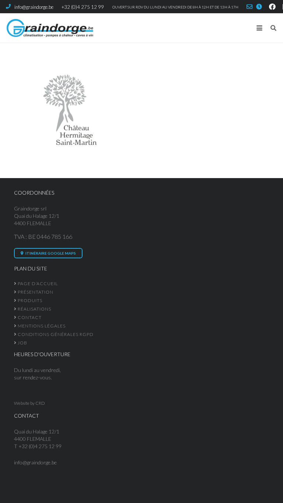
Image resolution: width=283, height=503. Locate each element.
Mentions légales (41, 326)
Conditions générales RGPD (55, 334)
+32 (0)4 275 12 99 (40, 446)
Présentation (35, 292)
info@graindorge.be (35, 462)
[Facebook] (272, 6)
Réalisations (34, 309)
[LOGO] (49, 28)
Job (22, 343)
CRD (40, 403)
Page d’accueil (37, 283)
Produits (29, 300)
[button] (259, 28)
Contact (29, 317)
